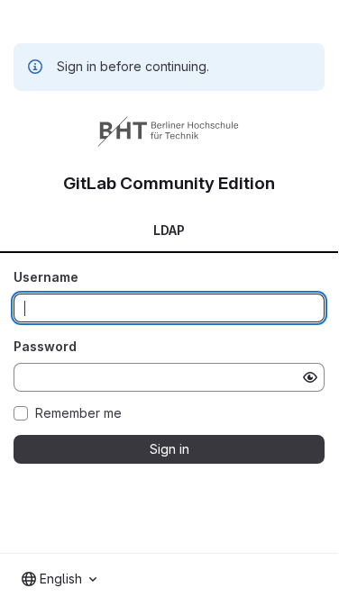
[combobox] (59, 579)
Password (45, 346)
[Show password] (310, 377)
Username (46, 277)
